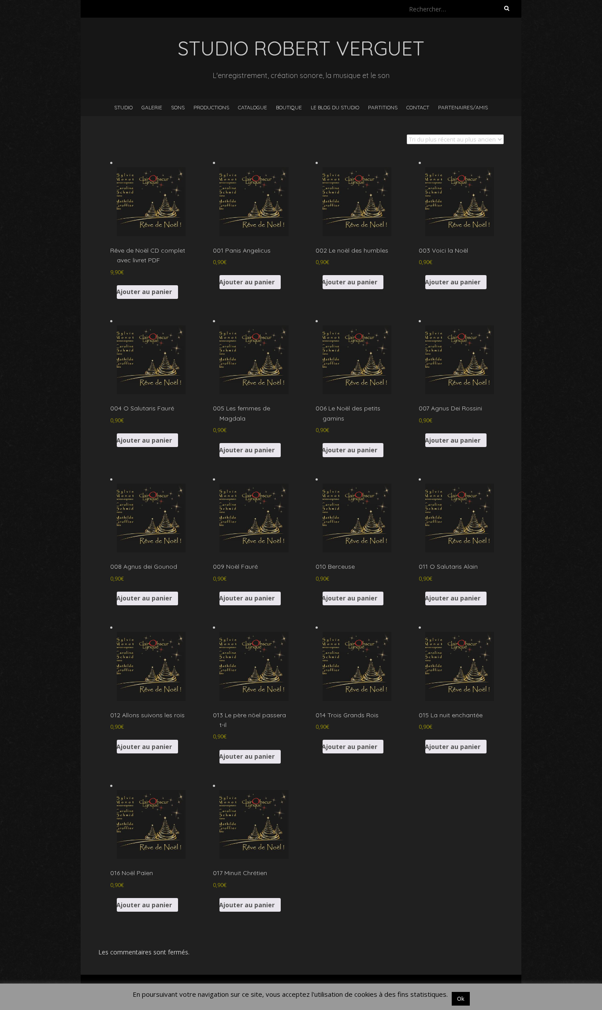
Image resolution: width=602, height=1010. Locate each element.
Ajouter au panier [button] (144, 291)
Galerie (151, 107)
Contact (417, 107)
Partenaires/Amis (463, 107)
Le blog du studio (335, 107)
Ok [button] (461, 999)
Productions (211, 107)
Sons (178, 107)
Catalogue (252, 107)
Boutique (289, 107)
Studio (123, 107)
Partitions (383, 107)
